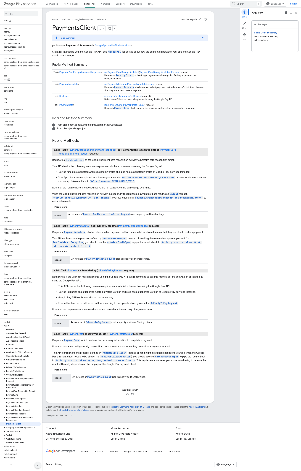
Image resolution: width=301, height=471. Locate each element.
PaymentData (66, 105)
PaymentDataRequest (134, 105)
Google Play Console (186, 439)
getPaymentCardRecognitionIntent (121, 72)
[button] (20, 32)
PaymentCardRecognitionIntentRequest (160, 72)
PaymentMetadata (68, 84)
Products (66, 19)
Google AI (157, 451)
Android (85, 451)
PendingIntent (125, 75)
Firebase (114, 451)
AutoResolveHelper (114, 238)
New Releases (71, 3)
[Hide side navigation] (38, 465)
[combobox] (246, 4)
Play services (26, 4)
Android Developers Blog (58, 434)
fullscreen (291, 13)
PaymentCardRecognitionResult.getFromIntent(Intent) (169, 197)
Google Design (118, 439)
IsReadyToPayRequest (130, 96)
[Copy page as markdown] (110, 28)
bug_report (286, 13)
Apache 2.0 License (197, 407)
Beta (150, 3)
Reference (90, 3)
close (296, 13)
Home (55, 19)
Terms (49, 464)
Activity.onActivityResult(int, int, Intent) (81, 197)
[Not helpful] (205, 19)
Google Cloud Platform (135, 451)
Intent (174, 193)
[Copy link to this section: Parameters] (70, 207)
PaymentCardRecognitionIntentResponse (80, 72)
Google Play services (83, 19)
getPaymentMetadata (115, 84)
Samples (105, 3)
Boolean (63, 96)
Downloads (136, 3)
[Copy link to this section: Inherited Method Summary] (95, 118)
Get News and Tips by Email (59, 439)
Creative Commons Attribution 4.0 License (131, 407)
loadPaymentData (113, 105)
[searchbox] (21, 13)
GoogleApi (100, 45)
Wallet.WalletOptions (119, 45)
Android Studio (183, 434)
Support (120, 3)
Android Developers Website (125, 434)
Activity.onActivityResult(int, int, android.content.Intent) (95, 360)
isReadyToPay (111, 96)
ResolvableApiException (68, 242)
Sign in (293, 4)
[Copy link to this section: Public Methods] (82, 141)
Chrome (99, 451)
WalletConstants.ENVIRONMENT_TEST (112, 181)
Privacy (59, 464)
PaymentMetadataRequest (140, 84)
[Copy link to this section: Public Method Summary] (90, 65)
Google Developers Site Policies (74, 410)
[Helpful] (200, 19)
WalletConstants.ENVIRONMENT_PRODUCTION (148, 177)
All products (174, 451)
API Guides (52, 3)
